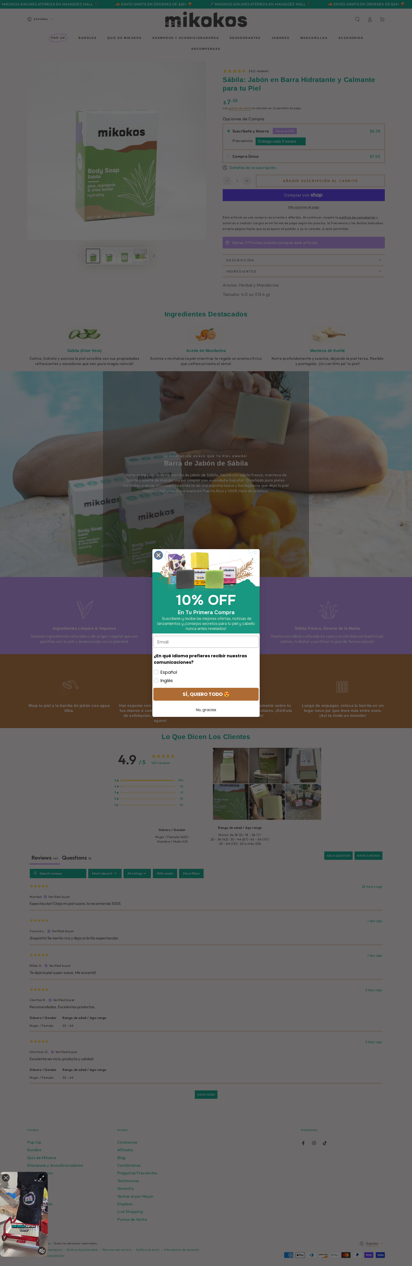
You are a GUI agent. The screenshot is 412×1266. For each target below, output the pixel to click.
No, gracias (206, 710)
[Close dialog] (158, 555)
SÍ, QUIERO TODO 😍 (206, 694)
